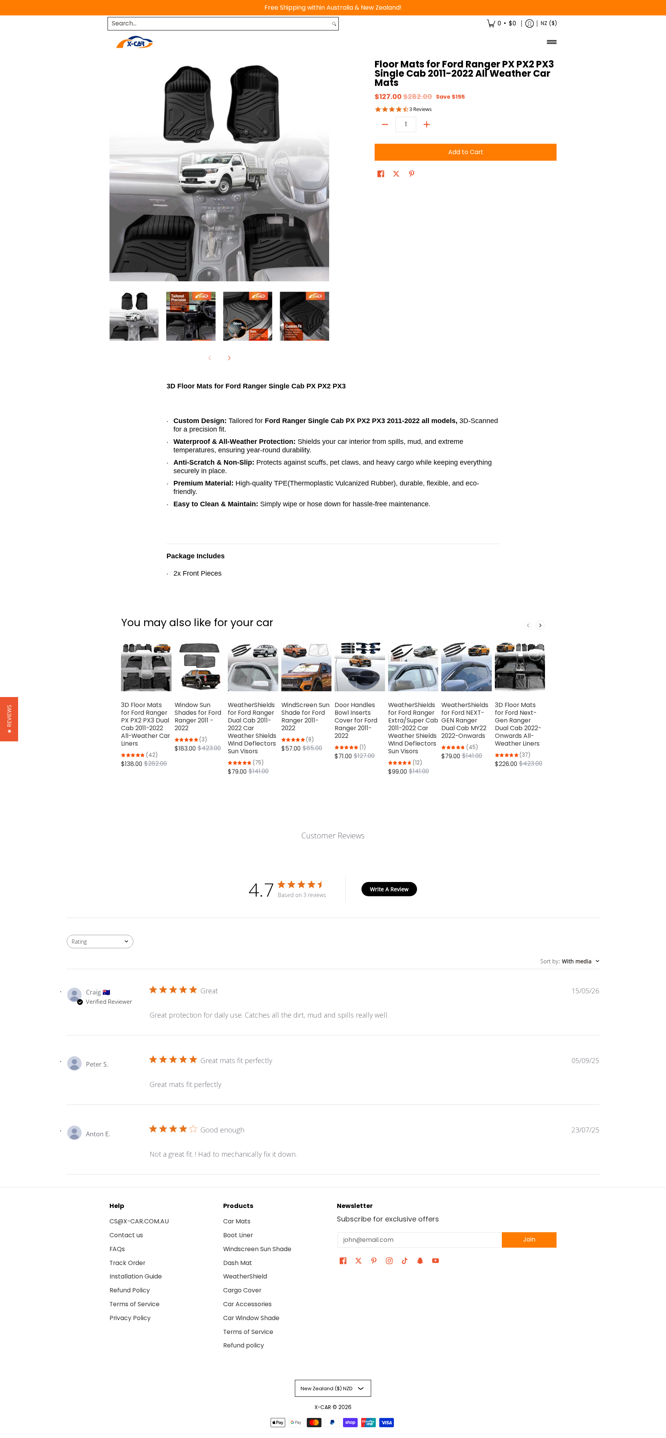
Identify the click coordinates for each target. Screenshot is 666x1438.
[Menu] (551, 42)
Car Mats (237, 1221)
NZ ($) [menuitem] (549, 23)
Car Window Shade (251, 1318)
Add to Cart (465, 152)
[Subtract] (385, 124)
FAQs (117, 1249)
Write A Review (389, 889)
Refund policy (243, 1345)
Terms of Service (134, 1304)
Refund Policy (129, 1290)
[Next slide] (540, 625)
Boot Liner (238, 1235)
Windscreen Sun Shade (257, 1249)
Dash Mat (237, 1262)
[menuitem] (501, 23)
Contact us (126, 1235)
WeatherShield (245, 1276)
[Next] (323, 171)
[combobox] (219, 23)
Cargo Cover (242, 1290)
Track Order (127, 1262)
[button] (380, 174)
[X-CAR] (134, 42)
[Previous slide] (528, 625)
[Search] (334, 23)
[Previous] (114, 171)
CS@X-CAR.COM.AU (139, 1221)
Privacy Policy (130, 1318)
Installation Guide (135, 1276)
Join (529, 1239)
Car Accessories (247, 1304)
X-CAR (322, 1407)
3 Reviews (420, 109)
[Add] (426, 124)
